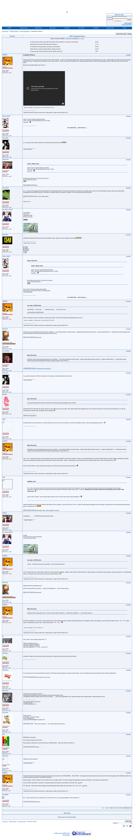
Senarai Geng (23, 28)
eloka (3, 419)
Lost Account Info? (127, 24)
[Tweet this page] (123, 825)
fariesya (4, 394)
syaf (3, 734)
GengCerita (5, 31)
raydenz (4, 513)
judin (3, 477)
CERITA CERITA (14, 31)
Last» (107, 807)
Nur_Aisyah (5, 187)
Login (129, 19)
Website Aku (40, 368)
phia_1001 (5, 137)
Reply (129, 34)
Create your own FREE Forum (62, 833)
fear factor (5, 234)
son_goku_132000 (7, 209)
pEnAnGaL (5, 755)
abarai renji (5, 159)
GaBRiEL (4, 54)
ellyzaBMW (5, 794)
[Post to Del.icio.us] (130, 825)
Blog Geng (52, 28)
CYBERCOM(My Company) (30, 368)
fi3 (3, 636)
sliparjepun (5, 670)
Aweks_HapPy (6, 116)
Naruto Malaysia (47, 368)
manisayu (5, 653)
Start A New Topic (121, 34)
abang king (5, 690)
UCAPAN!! (96, 28)
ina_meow (5, 712)
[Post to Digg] (127, 825)
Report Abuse (66, 835)
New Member (128, 23)
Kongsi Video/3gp (25, 31)
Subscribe (128, 821)
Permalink (128, 55)
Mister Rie (5, 328)
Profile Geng (38, 28)
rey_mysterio (5, 350)
